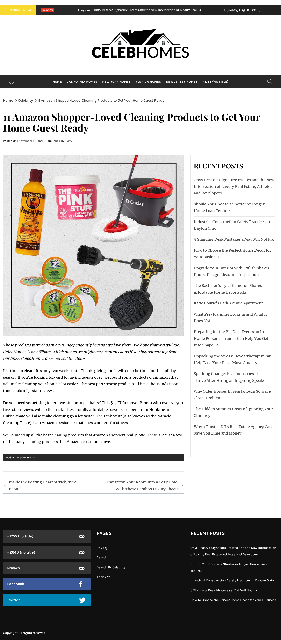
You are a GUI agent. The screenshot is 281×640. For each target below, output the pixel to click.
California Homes (82, 81)
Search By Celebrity (111, 567)
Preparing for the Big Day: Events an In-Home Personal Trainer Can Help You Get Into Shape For (231, 338)
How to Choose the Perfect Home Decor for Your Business (233, 600)
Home (57, 81)
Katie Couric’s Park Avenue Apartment (228, 303)
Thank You (105, 577)
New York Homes (116, 81)
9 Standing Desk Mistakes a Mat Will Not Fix (234, 239)
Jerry (69, 141)
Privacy (13, 568)
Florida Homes (148, 81)
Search (102, 557)
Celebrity (28, 457)
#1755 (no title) (215, 81)
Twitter (13, 600)
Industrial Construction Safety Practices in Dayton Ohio (232, 580)
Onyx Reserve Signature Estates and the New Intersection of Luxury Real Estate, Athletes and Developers (132, 10)
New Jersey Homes (182, 81)
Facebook (15, 584)
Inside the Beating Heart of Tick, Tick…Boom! (44, 485)
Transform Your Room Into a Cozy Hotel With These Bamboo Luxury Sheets (142, 485)
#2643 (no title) (21, 552)
